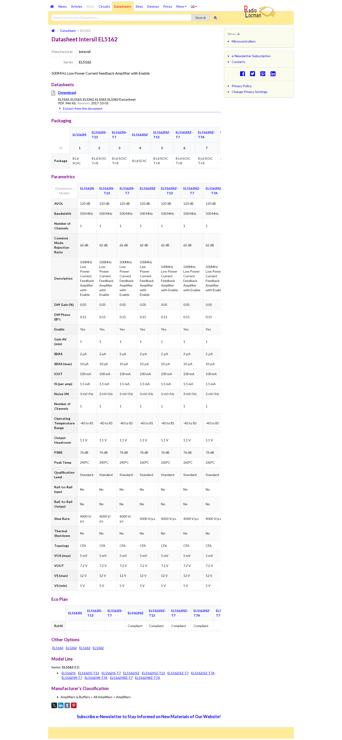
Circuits (104, 6)
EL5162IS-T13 (88, 673)
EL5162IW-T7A (96, 678)
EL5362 (98, 648)
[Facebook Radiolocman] (243, 73)
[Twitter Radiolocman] (253, 73)
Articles (76, 6)
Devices (153, 6)
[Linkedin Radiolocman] (274, 73)
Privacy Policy (241, 86)
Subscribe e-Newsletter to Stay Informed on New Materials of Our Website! (149, 716)
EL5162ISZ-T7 (178, 673)
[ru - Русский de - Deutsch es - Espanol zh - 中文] (194, 6)
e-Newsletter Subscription (251, 56)
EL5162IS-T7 (111, 673)
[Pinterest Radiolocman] (264, 73)
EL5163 (57, 648)
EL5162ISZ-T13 (153, 673)
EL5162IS (79, 135)
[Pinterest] (74, 705)
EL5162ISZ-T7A (203, 673)
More (182, 4)
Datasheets (122, 6)
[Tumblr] (67, 705)
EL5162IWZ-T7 (121, 678)
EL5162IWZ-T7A (147, 678)
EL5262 (71, 648)
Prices (167, 6)
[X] (54, 705)
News (62, 6)
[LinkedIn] (61, 705)
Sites (139, 6)
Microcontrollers (244, 41)
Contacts (238, 62)
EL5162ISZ (140, 135)
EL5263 (84, 648)
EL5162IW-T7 (72, 678)
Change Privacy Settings (250, 92)
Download (67, 92)
